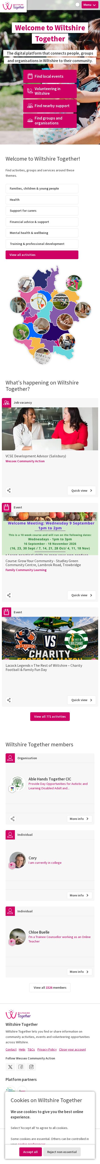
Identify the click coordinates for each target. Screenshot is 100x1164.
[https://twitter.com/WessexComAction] (10, 1067)
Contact (11, 1049)
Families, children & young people (34, 188)
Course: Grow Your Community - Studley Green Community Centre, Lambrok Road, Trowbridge (43, 562)
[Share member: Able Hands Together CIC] (12, 818)
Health (15, 200)
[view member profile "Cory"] (50, 860)
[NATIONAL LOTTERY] (22, 1091)
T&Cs (31, 1049)
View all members (50, 987)
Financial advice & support (29, 222)
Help (22, 1049)
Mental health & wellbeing (29, 233)
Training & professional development (37, 244)
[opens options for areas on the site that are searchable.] (78, 4)
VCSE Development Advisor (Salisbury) (36, 456)
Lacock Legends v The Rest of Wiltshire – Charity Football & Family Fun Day (44, 667)
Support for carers (23, 210)
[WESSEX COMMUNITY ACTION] (11, 1091)
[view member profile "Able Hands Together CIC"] (50, 783)
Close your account (72, 1049)
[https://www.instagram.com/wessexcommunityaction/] (31, 1067)
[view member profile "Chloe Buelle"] (50, 936)
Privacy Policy (47, 1049)
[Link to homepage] (13, 6)
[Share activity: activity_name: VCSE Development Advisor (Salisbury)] (9, 490)
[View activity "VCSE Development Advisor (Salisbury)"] (50, 469)
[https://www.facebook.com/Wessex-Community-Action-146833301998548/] (21, 1067)
